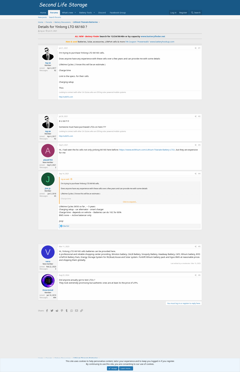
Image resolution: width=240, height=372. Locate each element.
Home (43, 12)
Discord (102, 12)
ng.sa (42, 31)
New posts (42, 17)
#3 (199, 145)
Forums (54, 12)
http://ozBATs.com (66, 97)
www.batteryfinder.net (152, 36)
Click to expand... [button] (130, 202)
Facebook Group (118, 12)
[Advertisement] (120, 106)
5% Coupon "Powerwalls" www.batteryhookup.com (149, 41)
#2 (199, 116)
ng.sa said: (65, 179)
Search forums (55, 17)
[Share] (195, 48)
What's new (67, 12)
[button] (75, 12)
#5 (199, 246)
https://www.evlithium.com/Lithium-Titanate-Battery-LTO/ (147, 149)
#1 (199, 48)
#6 (199, 275)
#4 (199, 173)
